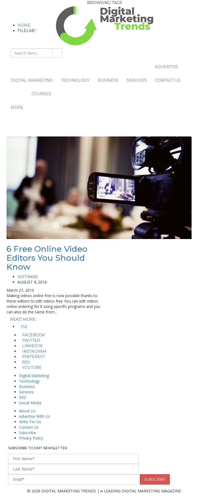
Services (137, 80)
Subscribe (27, 432)
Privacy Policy (31, 438)
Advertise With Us (34, 416)
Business (108, 80)
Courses (41, 93)
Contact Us (167, 80)
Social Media (30, 402)
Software (27, 276)
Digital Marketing (32, 80)
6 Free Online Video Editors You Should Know (47, 258)
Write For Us (30, 421)
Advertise (166, 66)
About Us (27, 410)
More (17, 107)
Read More (23, 319)
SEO (22, 397)
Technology (75, 80)
